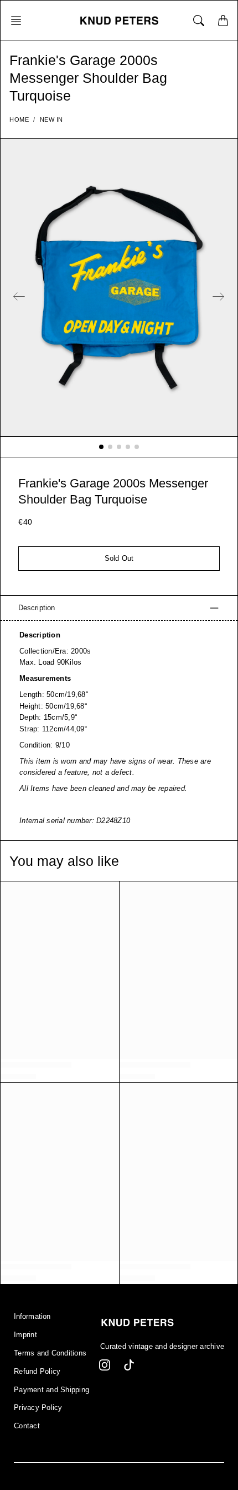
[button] (19, 20)
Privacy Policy (38, 1408)
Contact (27, 1426)
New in (51, 119)
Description (36, 608)
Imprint (25, 1335)
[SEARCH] (199, 20)
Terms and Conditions (50, 1353)
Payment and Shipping (51, 1390)
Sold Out (119, 558)
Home (19, 119)
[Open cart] (223, 20)
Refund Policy (37, 1372)
